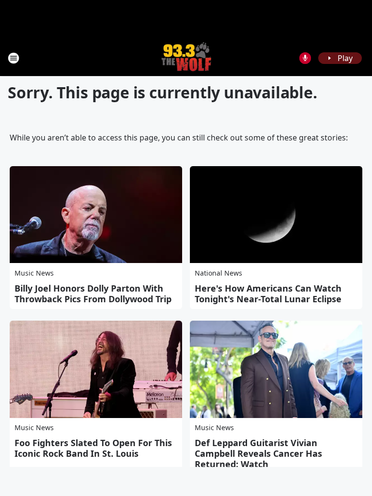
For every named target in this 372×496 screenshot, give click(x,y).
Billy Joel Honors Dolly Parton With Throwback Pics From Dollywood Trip (93, 293)
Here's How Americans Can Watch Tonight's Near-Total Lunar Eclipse (268, 293)
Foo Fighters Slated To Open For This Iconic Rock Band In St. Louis (93, 448)
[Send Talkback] (305, 58)
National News (218, 273)
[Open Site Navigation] (13, 58)
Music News (34, 273)
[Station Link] (186, 58)
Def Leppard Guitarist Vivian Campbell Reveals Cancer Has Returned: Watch (258, 453)
